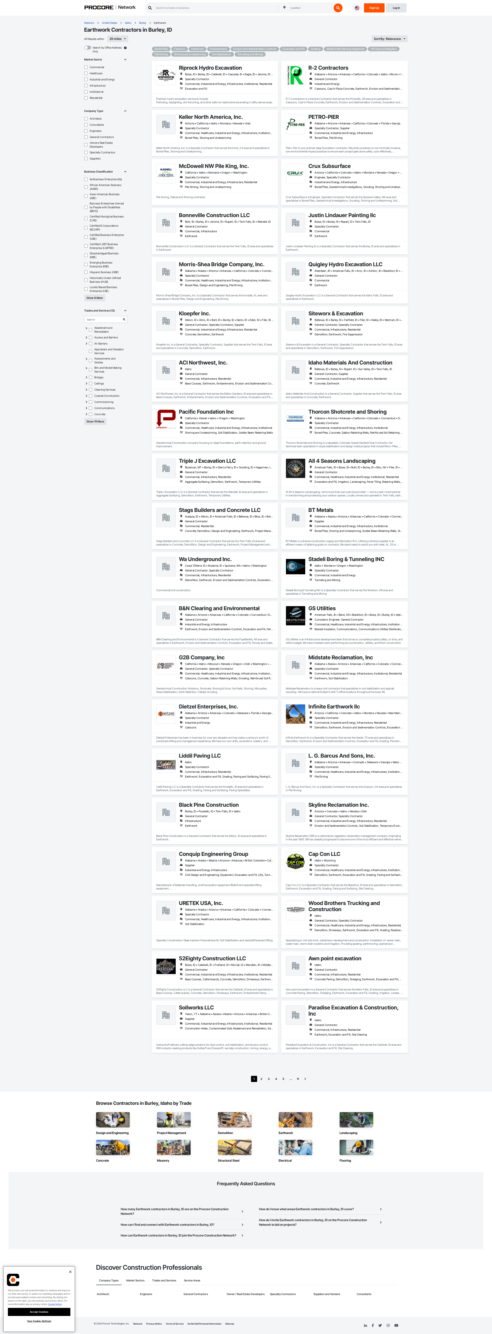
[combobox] (310, 8)
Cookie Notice (55, 1304)
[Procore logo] (99, 8)
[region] (39, 1299)
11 (298, 1078)
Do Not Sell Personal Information (204, 1323)
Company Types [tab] (109, 1280)
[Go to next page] (305, 1079)
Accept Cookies (39, 1311)
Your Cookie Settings (39, 1321)
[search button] (338, 7)
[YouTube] (396, 1325)
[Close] (70, 1272)
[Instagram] (388, 1325)
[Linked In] (365, 1325)
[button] (86, 67)
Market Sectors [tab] (135, 1280)
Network (126, 7)
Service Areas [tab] (192, 1280)
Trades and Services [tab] (164, 1280)
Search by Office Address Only (107, 49)
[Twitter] (380, 1325)
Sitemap (229, 1323)
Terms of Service (175, 1323)
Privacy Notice (154, 1323)
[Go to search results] (124, 319)
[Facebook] (373, 1326)
